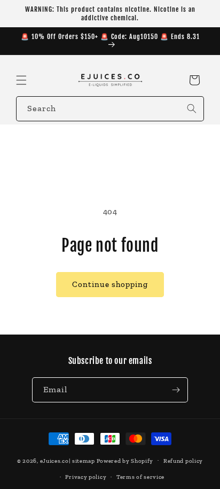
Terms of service (140, 477)
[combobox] (110, 109)
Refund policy (183, 460)
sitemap (83, 460)
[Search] (191, 108)
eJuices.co (54, 460)
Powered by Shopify (125, 460)
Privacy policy (85, 477)
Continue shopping (110, 284)
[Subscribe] (175, 389)
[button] (21, 80)
